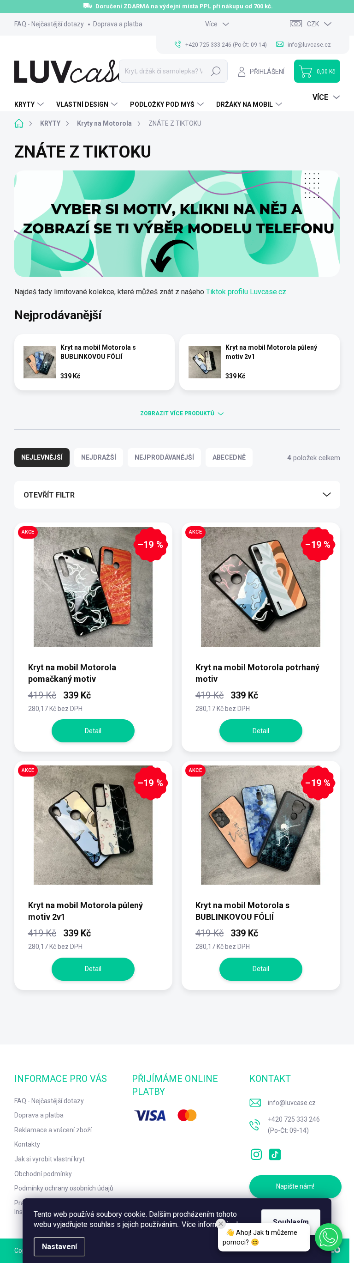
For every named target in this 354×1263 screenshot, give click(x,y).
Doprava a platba (117, 24)
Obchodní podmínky (43, 1174)
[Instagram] (256, 1153)
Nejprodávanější (164, 457)
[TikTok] (275, 1153)
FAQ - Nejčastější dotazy (49, 24)
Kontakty (27, 1144)
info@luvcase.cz (292, 1102)
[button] (328, 1237)
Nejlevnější (42, 457)
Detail (93, 731)
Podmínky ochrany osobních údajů (63, 1188)
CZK (313, 24)
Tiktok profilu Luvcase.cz (246, 291)
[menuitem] (30, 104)
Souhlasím (291, 1222)
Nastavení (59, 1246)
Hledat (215, 71)
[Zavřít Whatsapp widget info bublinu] (221, 1224)
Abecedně (229, 457)
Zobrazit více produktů (177, 413)
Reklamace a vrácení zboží (53, 1130)
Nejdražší (98, 457)
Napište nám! (295, 1186)
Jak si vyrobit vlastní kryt (49, 1159)
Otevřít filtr (49, 495)
